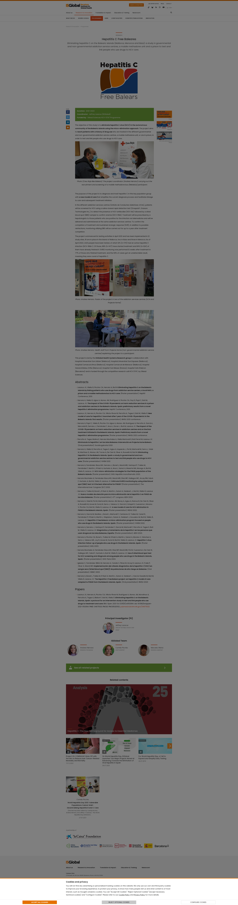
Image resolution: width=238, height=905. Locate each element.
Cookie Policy (124, 895)
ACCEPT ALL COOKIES (39, 902)
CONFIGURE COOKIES (198, 902)
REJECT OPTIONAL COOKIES (119, 902)
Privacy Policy (139, 895)
